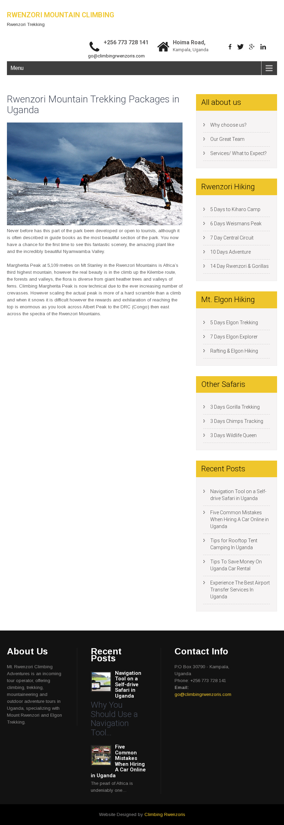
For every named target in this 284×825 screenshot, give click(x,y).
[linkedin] (263, 47)
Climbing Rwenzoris (164, 814)
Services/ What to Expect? (238, 153)
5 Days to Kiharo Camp (235, 209)
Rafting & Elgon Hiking (234, 351)
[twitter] (240, 47)
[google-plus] (252, 47)
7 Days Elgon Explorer (234, 336)
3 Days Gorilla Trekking (235, 407)
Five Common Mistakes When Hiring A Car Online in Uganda (239, 519)
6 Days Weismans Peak (235, 223)
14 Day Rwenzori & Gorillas (239, 266)
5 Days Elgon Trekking (234, 322)
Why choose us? (228, 125)
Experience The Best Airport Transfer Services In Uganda (240, 589)
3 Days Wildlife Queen (233, 435)
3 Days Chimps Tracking (236, 421)
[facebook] (230, 47)
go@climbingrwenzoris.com (116, 55)
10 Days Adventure (230, 252)
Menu (17, 68)
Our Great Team (227, 139)
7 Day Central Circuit (232, 238)
